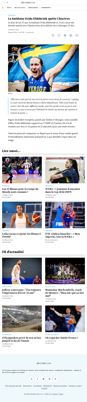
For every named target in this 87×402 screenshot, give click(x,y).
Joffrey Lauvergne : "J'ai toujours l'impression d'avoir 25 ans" (21, 291)
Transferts (46, 7)
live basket (37, 386)
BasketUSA (47, 386)
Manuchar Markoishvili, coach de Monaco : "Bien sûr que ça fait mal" (64, 293)
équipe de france (52, 334)
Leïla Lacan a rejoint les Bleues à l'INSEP (21, 235)
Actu (9, 7)
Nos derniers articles (13, 386)
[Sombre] (5, 2)
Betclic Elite (20, 7)
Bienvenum (27, 386)
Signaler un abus (75, 386)
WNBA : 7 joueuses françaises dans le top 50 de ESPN (62, 190)
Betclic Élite (50, 286)
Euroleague (33, 7)
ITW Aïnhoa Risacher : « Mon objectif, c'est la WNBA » (62, 235)
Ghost (55, 394)
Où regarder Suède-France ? (61, 337)
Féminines (11, 15)
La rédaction (13, 30)
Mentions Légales (60, 386)
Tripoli (61, 394)
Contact (44, 388)
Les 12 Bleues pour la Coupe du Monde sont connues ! (20, 190)
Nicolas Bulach (51, 240)
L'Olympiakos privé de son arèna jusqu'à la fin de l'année (21, 339)
